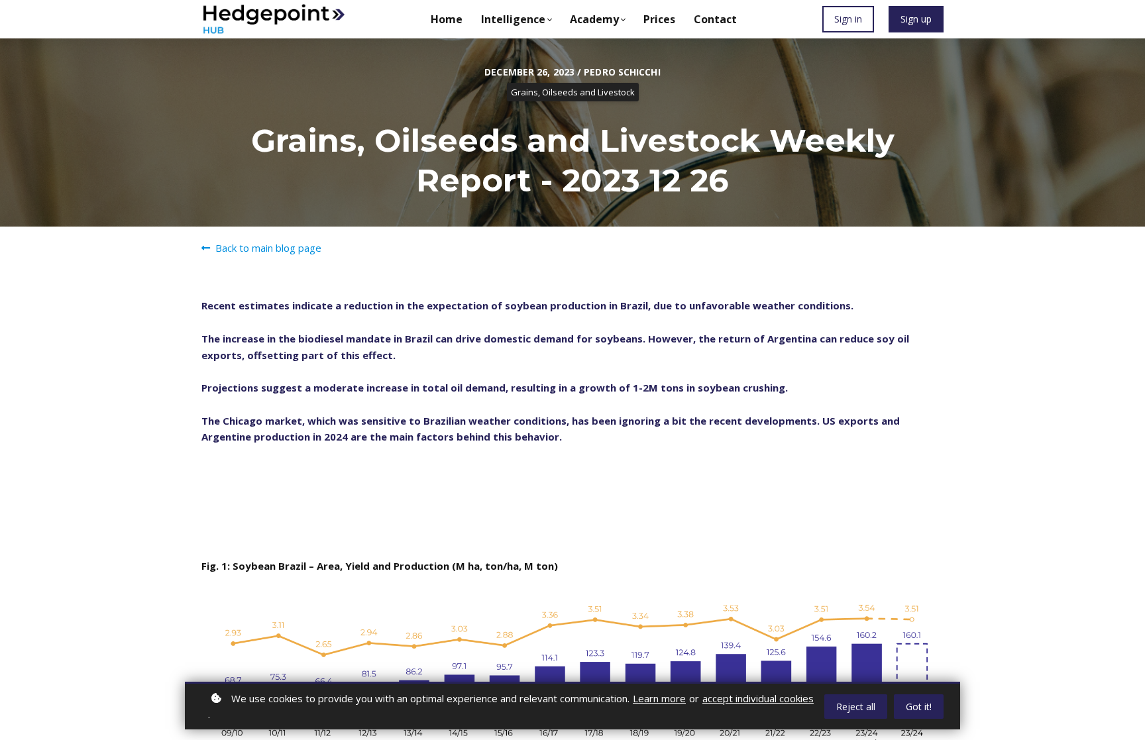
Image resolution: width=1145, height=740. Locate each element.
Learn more (659, 698)
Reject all (855, 706)
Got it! (919, 706)
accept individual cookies (758, 698)
